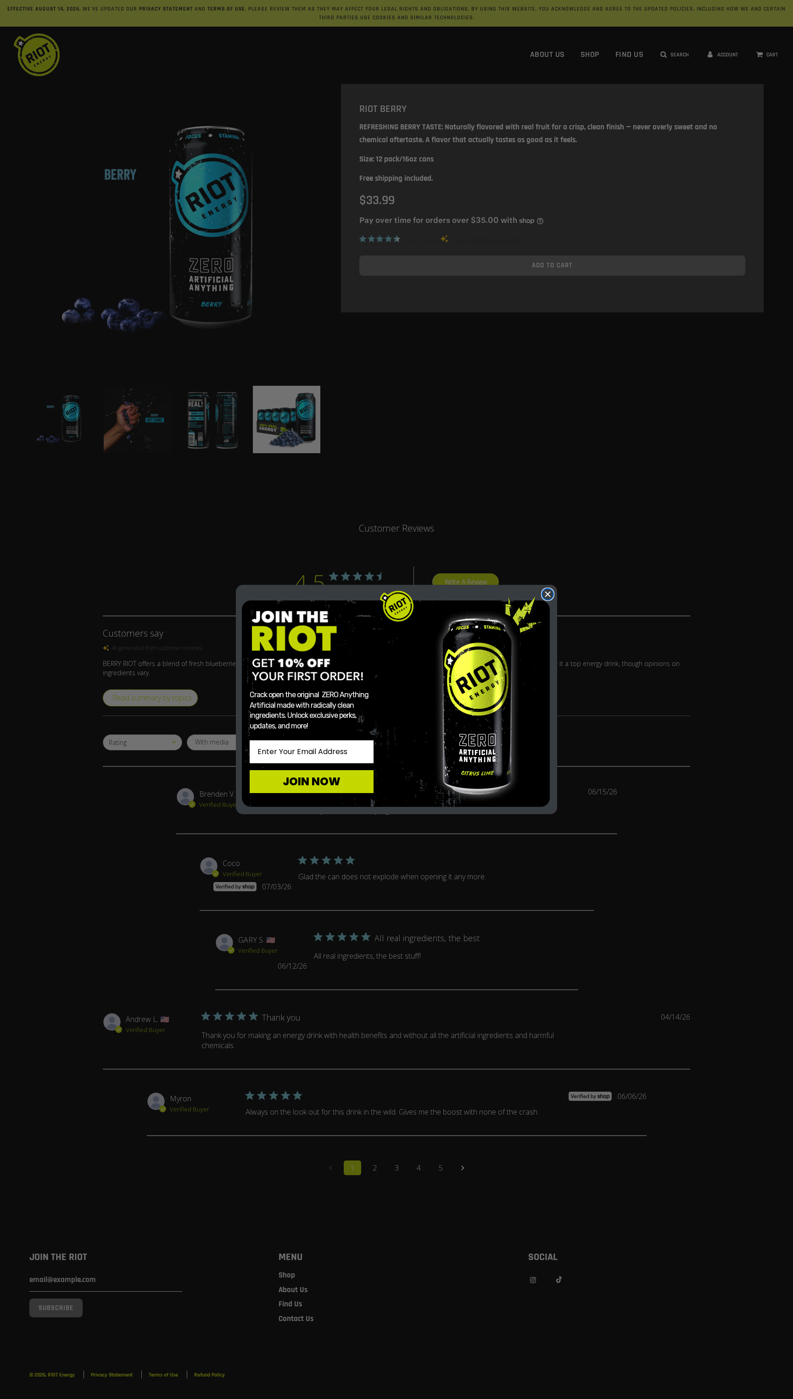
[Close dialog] (547, 594)
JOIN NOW (312, 781)
